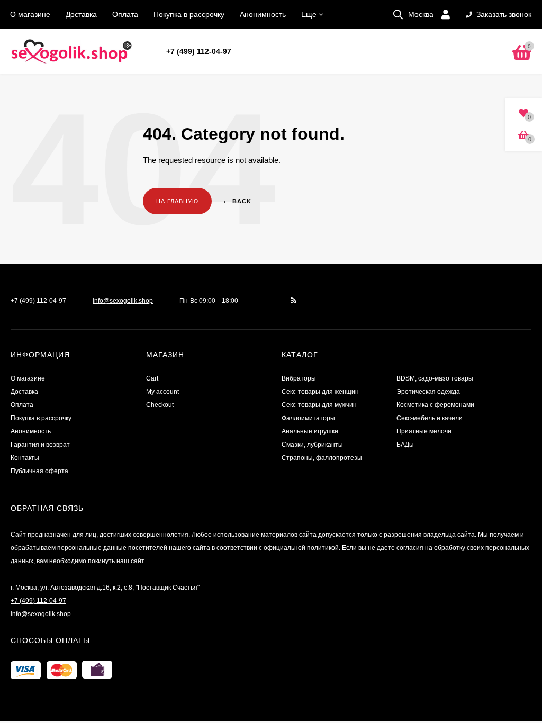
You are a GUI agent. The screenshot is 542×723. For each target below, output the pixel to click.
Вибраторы (299, 378)
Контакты (25, 458)
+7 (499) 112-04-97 (198, 51)
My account (162, 391)
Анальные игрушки (310, 431)
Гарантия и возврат (40, 444)
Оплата (125, 14)
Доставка (81, 14)
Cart (152, 378)
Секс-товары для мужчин (319, 405)
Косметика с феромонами (435, 405)
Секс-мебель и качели (429, 418)
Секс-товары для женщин (320, 391)
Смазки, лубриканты (312, 444)
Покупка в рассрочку (188, 14)
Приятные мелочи (423, 431)
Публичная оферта (39, 471)
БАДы (405, 444)
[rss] (294, 300)
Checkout (160, 405)
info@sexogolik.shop (123, 300)
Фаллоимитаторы (308, 418)
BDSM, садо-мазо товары (434, 378)
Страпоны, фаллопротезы (322, 458)
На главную (177, 201)
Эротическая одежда (428, 391)
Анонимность (263, 14)
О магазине (30, 14)
